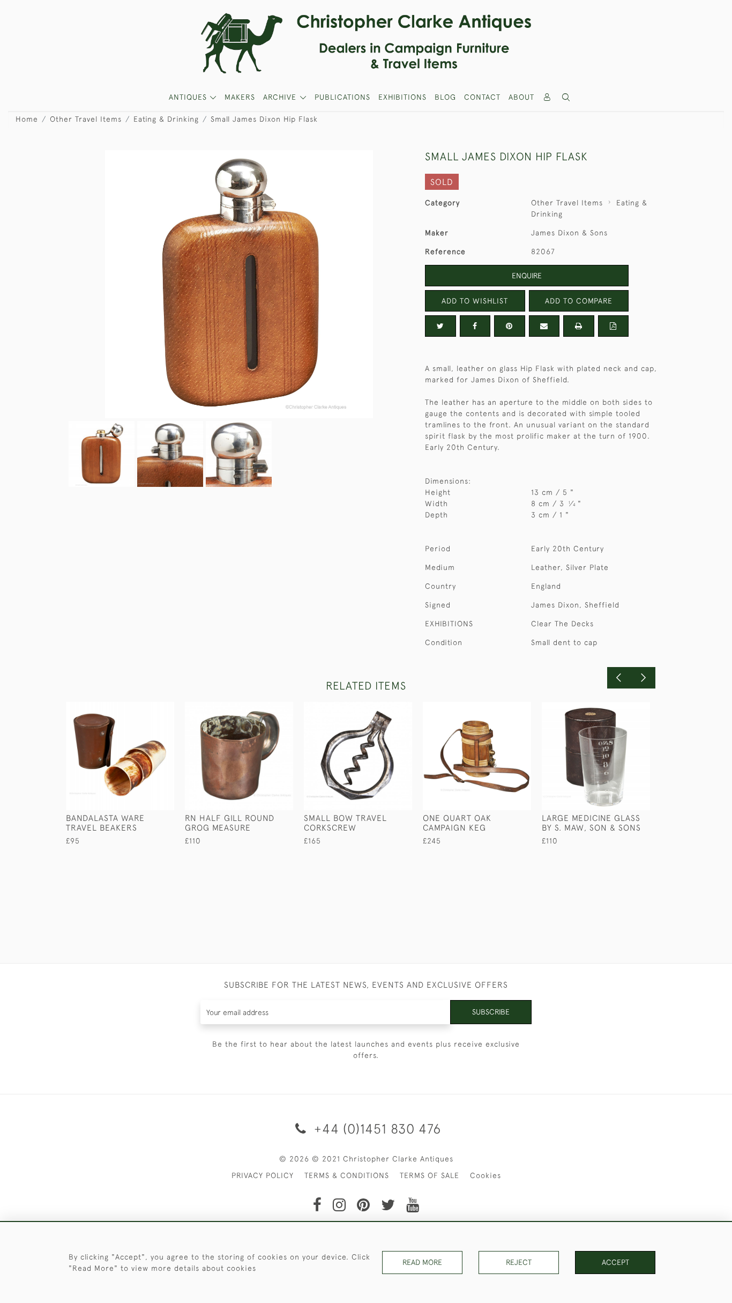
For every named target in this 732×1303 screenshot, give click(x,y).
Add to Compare (579, 301)
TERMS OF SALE (429, 1175)
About (521, 97)
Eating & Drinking (166, 119)
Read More (422, 1262)
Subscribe (491, 1012)
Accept (615, 1262)
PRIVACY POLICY (262, 1175)
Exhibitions (402, 97)
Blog (445, 97)
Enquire (527, 275)
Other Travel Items (86, 119)
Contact (482, 97)
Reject (519, 1262)
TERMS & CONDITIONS (346, 1175)
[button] (566, 97)
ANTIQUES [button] (189, 97)
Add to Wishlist (475, 301)
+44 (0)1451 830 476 (375, 1128)
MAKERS (240, 97)
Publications (342, 97)
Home (27, 119)
